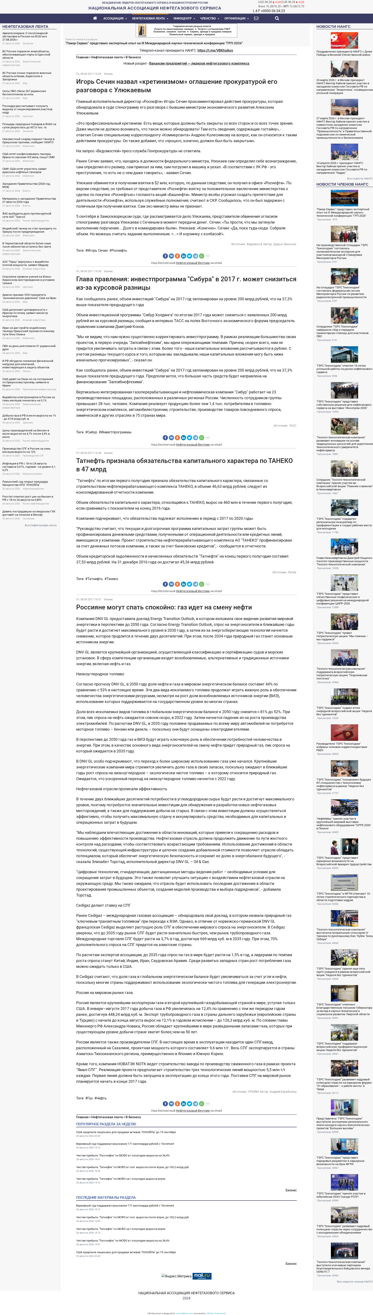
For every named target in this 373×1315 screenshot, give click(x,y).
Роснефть (119, 250)
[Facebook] (165, 256)
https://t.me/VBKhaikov (215, 50)
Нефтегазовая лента (107, 57)
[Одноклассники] (177, 256)
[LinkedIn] (183, 256)
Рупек (292, 572)
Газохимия (28, 518)
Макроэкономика (32, 473)
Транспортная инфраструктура (39, 389)
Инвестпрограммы (116, 432)
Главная (82, 57)
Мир (25, 83)
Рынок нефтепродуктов (36, 220)
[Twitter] (189, 256)
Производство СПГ (33, 455)
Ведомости (254, 244)
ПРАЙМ (253, 1091)
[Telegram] (195, 256)
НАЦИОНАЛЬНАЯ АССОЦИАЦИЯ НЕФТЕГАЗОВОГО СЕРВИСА (186, 1293)
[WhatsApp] (201, 256)
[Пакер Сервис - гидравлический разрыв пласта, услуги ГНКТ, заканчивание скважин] (186, 30)
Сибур (92, 432)
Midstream (29, 146)
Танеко (112, 579)
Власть (26, 190)
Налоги (27, 371)
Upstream (28, 116)
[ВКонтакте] (171, 256)
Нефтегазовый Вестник (193, 263)
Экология (28, 43)
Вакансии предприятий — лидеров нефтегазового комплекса (199, 63)
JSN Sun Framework (216, 1313)
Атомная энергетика (34, 268)
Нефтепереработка (33, 488)
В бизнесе (133, 57)
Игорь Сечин (97, 250)
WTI (286, 6)
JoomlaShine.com (184, 1313)
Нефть (101, 1098)
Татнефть (95, 579)
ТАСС (292, 425)
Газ (90, 1098)
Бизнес (108, 73)
